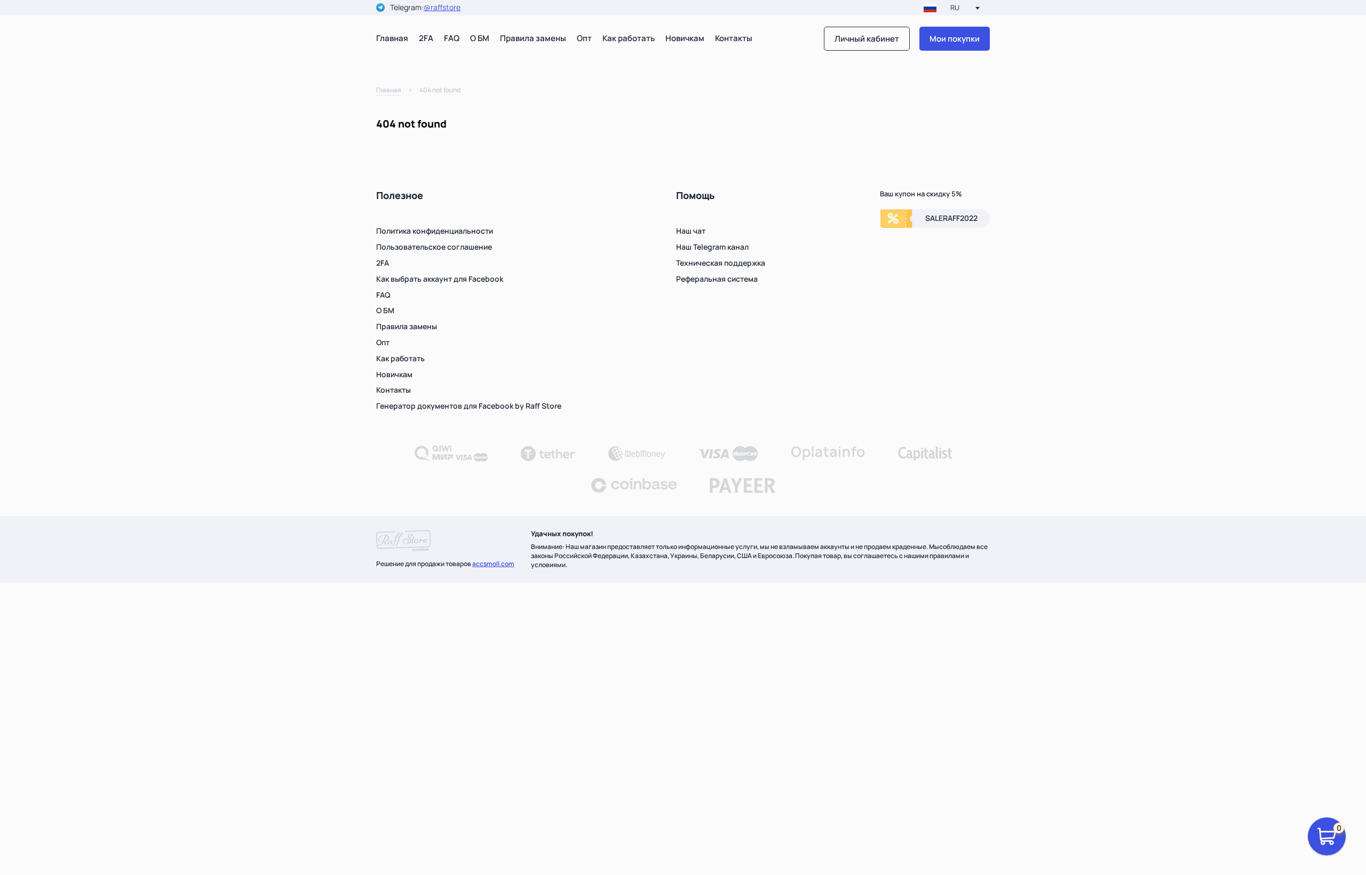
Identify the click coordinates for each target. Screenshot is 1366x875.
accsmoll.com (493, 563)
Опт (584, 38)
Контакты (733, 38)
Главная (392, 38)
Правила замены (533, 38)
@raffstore (442, 7)
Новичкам (684, 38)
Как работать (628, 38)
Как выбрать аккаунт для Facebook (439, 279)
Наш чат (690, 231)
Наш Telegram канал (712, 247)
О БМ (479, 38)
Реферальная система (717, 279)
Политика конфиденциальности (434, 231)
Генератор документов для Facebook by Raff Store (468, 406)
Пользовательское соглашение (434, 247)
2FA (426, 38)
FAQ (451, 38)
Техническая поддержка (720, 263)
